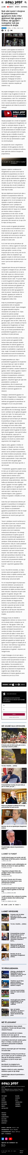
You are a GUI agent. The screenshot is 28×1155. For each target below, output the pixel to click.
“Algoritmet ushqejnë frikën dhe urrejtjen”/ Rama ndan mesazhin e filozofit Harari (11, 872)
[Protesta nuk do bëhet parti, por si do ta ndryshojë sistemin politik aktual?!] (14, 735)
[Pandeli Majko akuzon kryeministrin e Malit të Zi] (14, 837)
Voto (14, 714)
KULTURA (3, 1119)
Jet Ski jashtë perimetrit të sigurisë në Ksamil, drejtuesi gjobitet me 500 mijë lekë (12, 889)
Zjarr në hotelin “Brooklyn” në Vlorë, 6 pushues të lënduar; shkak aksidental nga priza (17, 1012)
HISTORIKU (4, 1121)
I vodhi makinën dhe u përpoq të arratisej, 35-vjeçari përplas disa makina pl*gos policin (14, 898)
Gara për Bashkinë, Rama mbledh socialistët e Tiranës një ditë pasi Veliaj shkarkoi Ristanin (13, 1028)
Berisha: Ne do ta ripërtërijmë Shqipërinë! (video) (17, 955)
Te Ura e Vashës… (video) (9, 766)
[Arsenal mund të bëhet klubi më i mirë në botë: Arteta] (5, 993)
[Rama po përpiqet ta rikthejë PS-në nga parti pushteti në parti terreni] (14, 796)
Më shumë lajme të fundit (10, 904)
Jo (3, 709)
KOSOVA (17, 1098)
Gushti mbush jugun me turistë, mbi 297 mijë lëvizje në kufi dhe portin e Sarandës (13, 858)
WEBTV (11, 7)
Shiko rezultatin (14, 717)
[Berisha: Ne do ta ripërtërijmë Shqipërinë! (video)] (14, 816)
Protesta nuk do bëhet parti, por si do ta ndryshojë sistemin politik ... (13, 745)
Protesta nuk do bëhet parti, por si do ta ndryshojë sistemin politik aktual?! (18, 917)
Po (4, 705)
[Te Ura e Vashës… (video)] (14, 756)
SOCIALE (3, 1112)
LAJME (3, 7)
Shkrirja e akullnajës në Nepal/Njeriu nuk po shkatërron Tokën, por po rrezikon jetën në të (18, 974)
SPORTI (17, 7)
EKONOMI (3, 1102)
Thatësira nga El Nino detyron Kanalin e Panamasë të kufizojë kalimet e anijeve (17, 983)
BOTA (16, 1100)
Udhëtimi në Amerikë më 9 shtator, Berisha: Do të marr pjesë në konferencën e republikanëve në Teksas (13, 1034)
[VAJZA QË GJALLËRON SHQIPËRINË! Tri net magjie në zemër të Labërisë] (5, 1002)
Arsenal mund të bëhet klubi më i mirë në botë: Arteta (17, 992)
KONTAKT (4, 1123)
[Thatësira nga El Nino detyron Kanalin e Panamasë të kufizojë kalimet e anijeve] (5, 984)
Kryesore (4, 28)
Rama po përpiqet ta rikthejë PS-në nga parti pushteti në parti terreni (13, 806)
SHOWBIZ (17, 1104)
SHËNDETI (18, 1106)
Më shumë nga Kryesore (13, 726)
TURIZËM (3, 1114)
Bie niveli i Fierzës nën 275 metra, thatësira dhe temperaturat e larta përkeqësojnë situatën (11, 881)
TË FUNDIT (4, 1096)
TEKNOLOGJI (18, 1102)
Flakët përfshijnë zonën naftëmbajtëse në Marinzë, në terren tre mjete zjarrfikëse (13, 865)
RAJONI (17, 1096)
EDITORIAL (24, 7)
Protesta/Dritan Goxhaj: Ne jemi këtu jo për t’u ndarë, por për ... (13, 785)
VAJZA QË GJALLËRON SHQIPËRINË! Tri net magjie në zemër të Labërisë (17, 1002)
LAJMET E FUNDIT (9, 854)
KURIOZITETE (5, 1116)
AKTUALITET (4, 1108)
